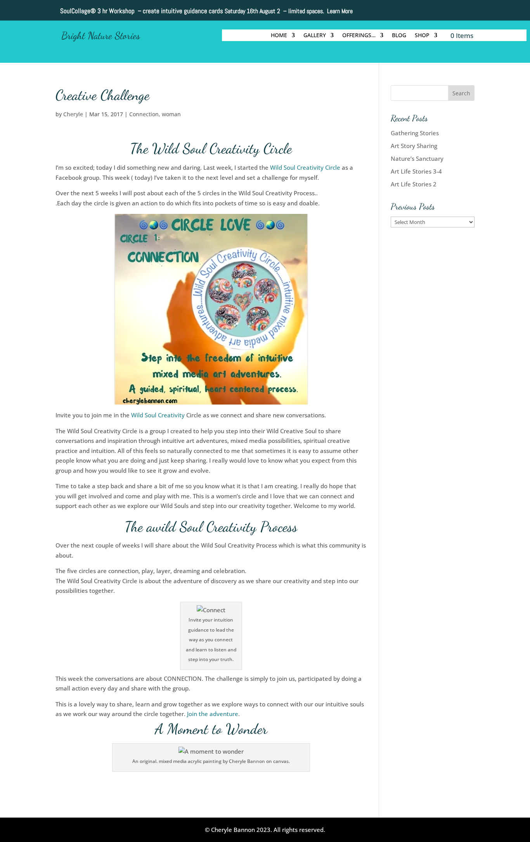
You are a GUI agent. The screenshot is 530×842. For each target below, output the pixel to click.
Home (279, 36)
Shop (422, 36)
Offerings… (359, 36)
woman (171, 114)
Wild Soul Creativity (158, 415)
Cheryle (73, 114)
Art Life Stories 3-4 (416, 171)
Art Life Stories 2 (413, 184)
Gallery (314, 36)
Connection (144, 114)
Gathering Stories (415, 133)
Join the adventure (212, 714)
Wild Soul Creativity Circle (306, 167)
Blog (399, 36)
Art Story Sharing (414, 146)
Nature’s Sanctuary (417, 158)
